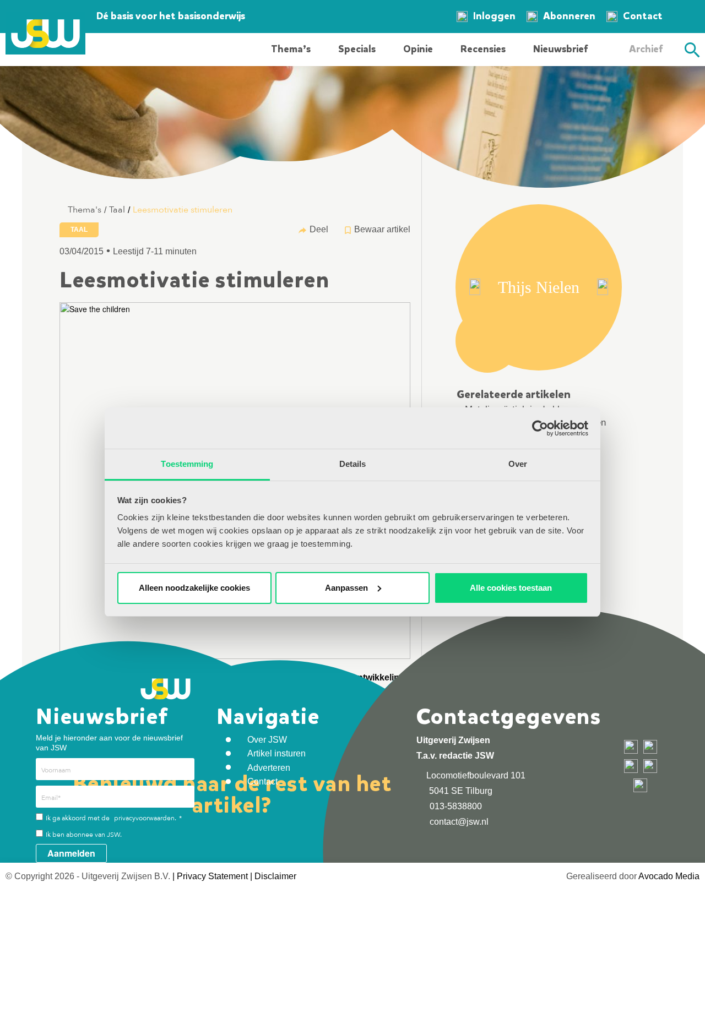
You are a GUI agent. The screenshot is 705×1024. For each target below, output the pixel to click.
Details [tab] (352, 464)
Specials (357, 49)
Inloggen (494, 16)
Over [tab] (517, 464)
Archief (646, 49)
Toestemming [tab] (187, 464)
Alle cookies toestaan (511, 587)
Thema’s (291, 49)
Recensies (483, 49)
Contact (643, 16)
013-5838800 (454, 806)
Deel (319, 229)
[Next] (602, 287)
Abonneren (569, 16)
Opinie (418, 49)
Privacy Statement (212, 876)
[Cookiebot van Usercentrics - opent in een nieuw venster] (540, 428)
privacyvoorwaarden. (145, 818)
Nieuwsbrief (560, 49)
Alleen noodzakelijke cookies (194, 587)
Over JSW (267, 739)
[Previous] (474, 287)
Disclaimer (275, 876)
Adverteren (268, 767)
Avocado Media (668, 876)
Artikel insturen (276, 753)
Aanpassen (346, 587)
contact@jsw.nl (458, 821)
